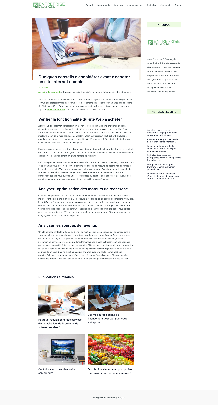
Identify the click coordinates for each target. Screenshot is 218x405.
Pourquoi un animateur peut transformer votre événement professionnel (161, 166)
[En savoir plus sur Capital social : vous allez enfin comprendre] (61, 349)
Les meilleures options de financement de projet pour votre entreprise (108, 318)
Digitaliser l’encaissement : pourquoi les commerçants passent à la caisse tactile (164, 157)
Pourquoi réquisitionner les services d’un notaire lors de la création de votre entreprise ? (60, 323)
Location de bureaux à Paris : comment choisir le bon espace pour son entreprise (162, 148)
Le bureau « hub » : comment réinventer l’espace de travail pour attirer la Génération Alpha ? (163, 176)
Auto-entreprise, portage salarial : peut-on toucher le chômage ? (163, 140)
